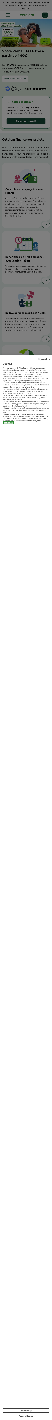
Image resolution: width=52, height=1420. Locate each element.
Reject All (42, 359)
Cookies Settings (26, 1411)
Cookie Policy (8, 423)
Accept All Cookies (26, 1416)
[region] (26, 887)
